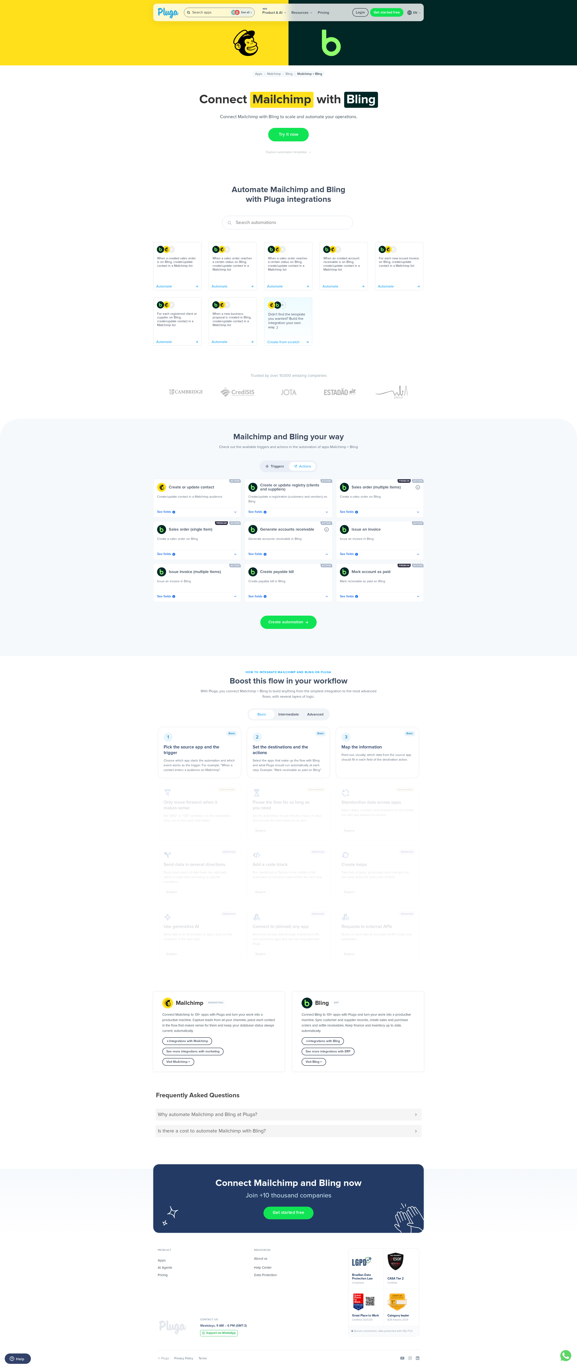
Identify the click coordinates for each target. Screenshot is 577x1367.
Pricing (323, 12)
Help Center (263, 1267)
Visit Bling (312, 1061)
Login (360, 12)
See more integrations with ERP (328, 1051)
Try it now (288, 134)
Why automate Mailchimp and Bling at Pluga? (207, 1114)
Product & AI (272, 11)
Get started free (387, 12)
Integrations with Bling (324, 1041)
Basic (261, 714)
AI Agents (165, 1267)
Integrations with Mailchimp (188, 1041)
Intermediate (288, 714)
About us (260, 1258)
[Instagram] (410, 1358)
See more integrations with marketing (193, 1051)
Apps (258, 74)
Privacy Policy (183, 1358)
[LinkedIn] (417, 1358)
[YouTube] (402, 1358)
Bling (289, 74)
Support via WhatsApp (221, 1333)
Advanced (315, 714)
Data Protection (265, 1275)
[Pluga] (173, 1327)
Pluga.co (168, 13)
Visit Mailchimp (177, 1061)
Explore (260, 830)
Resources (300, 12)
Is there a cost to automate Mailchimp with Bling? (212, 1131)
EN (415, 12)
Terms (203, 1358)
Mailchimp (274, 74)
